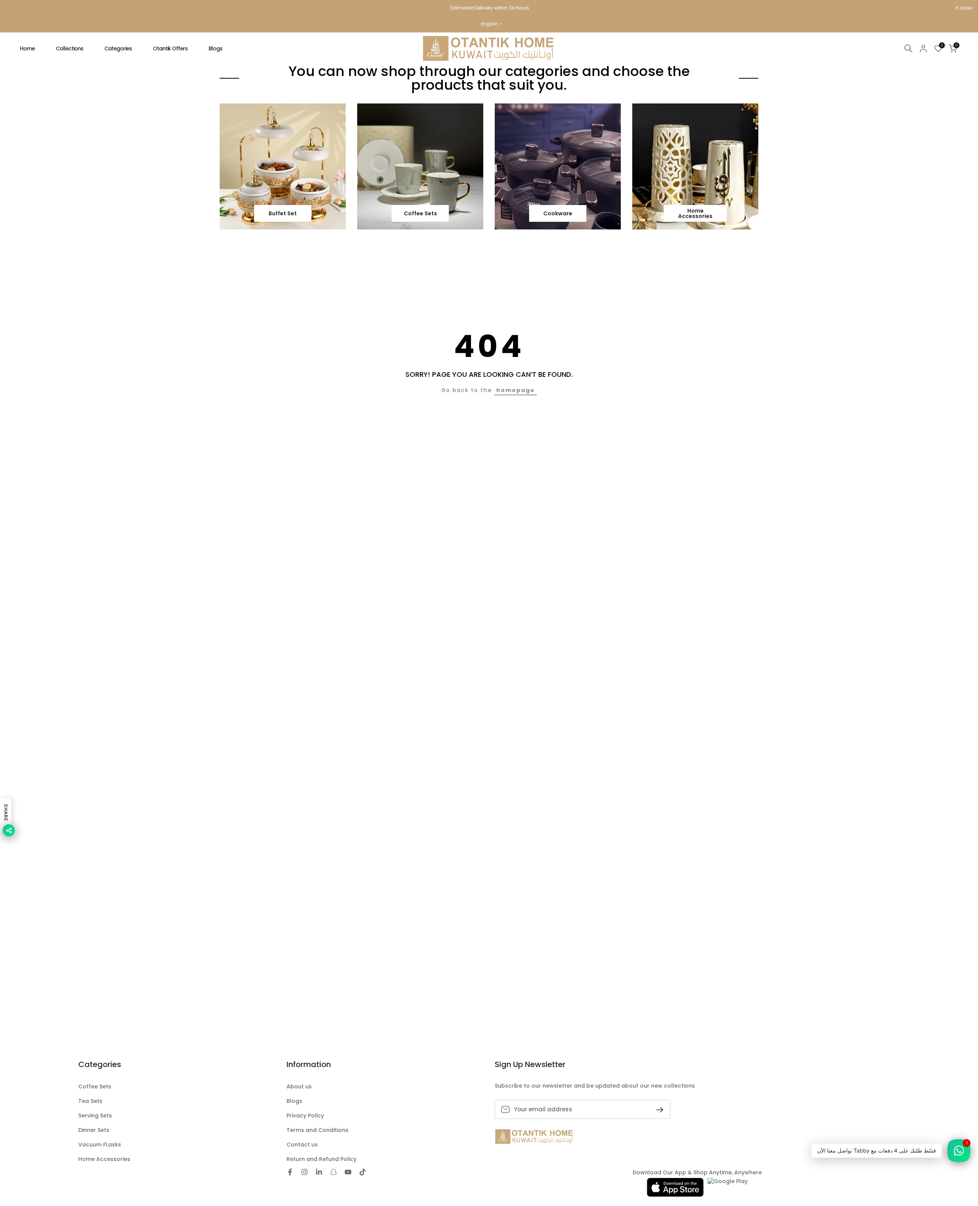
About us (299, 1086)
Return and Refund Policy (321, 1159)
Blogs (215, 48)
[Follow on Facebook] (290, 1172)
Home (27, 48)
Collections (69, 48)
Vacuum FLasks (99, 1144)
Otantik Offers (170, 48)
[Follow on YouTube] (348, 1172)
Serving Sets (95, 1115)
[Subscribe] (656, 1109)
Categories (118, 48)
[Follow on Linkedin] (319, 1172)
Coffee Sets (94, 1086)
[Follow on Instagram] (304, 1172)
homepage (515, 390)
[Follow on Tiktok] (362, 1172)
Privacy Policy (305, 1115)
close (16, 8)
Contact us (302, 1144)
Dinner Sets (93, 1130)
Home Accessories (104, 1159)
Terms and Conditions (317, 1130)
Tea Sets (90, 1101)
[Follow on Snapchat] (333, 1172)
